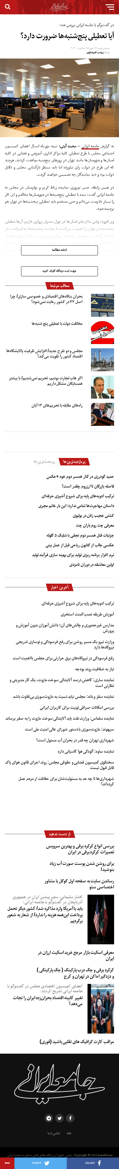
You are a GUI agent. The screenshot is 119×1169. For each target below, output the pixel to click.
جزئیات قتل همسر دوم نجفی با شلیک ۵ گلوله (80, 535)
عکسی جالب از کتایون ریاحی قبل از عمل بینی (80, 545)
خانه (69, 1133)
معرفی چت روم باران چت (95, 525)
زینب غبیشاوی (95, 52)
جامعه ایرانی (90, 146)
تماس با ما (54, 1133)
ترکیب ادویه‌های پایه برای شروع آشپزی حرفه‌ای (78, 496)
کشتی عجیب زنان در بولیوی (93, 515)
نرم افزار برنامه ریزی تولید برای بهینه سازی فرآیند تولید (73, 555)
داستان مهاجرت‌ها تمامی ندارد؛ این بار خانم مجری (76, 506)
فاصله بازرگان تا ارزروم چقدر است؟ (88, 486)
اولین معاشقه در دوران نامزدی (91, 565)
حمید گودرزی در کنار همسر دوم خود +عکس (80, 476)
